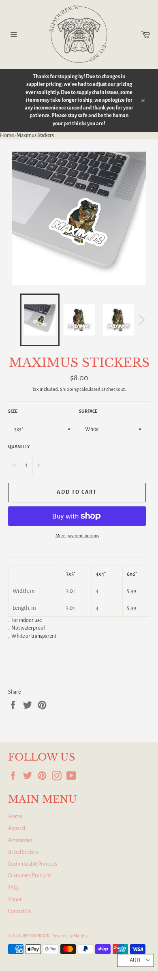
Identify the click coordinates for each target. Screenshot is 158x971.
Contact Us (19, 911)
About (14, 899)
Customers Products (29, 876)
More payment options (77, 535)
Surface (88, 411)
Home (7, 135)
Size (12, 411)
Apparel (16, 828)
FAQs (13, 888)
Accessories (20, 840)
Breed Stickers (23, 852)
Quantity (19, 446)
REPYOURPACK (36, 936)
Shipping (69, 389)
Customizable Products (32, 864)
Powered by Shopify (69, 936)
